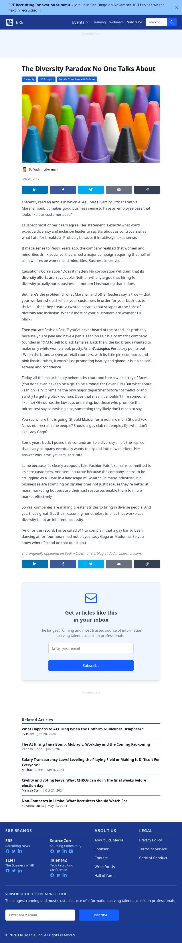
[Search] (172, 22)
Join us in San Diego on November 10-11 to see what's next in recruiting (86, 7)
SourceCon (60, 840)
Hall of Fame (105, 875)
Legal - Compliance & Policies (77, 79)
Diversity (29, 79)
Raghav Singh (32, 749)
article (57, 202)
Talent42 (58, 860)
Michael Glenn (32, 770)
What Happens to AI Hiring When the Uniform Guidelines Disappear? (82, 729)
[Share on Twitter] (91, 190)
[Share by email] (119, 190)
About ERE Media (109, 840)
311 (81, 530)
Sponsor (102, 849)
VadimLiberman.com (125, 553)
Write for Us (105, 866)
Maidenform (92, 419)
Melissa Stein (32, 790)
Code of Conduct (153, 857)
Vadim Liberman (45, 169)
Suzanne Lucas (33, 806)
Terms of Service (153, 849)
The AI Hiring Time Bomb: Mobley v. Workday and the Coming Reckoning (86, 744)
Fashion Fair (55, 329)
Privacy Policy (150, 840)
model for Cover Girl (106, 383)
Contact (101, 857)
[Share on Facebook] (63, 190)
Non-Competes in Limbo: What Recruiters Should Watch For (74, 800)
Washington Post (104, 348)
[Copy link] (147, 190)
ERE (8, 840)
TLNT (10, 860)
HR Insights (47, 79)
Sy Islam (28, 734)
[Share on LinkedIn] (35, 190)
